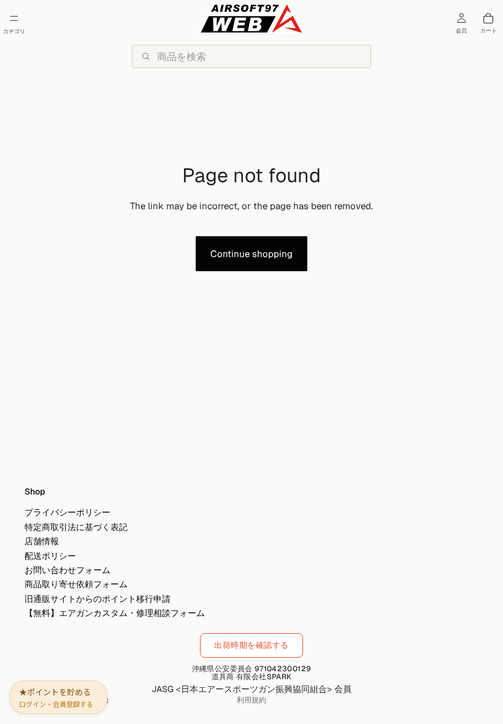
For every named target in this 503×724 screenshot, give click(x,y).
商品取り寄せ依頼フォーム (76, 584)
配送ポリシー (50, 555)
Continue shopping (251, 254)
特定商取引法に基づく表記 (76, 527)
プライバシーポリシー (67, 512)
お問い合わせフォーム (67, 570)
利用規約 (251, 700)
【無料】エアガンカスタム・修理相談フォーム (115, 612)
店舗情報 (42, 541)
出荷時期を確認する (251, 645)
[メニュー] (14, 18)
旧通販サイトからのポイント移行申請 (98, 598)
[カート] (488, 18)
